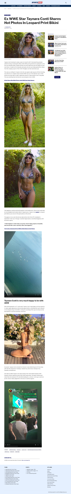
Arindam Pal (7, 27)
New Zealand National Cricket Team (12, 477)
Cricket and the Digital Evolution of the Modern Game (60, 37)
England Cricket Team (9, 474)
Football (39, 5)
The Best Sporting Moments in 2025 (59, 61)
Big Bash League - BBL (31, 469)
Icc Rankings (19, 5)
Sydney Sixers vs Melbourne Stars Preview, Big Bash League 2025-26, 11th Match (60, 70)
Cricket (34, 5)
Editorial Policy (50, 483)
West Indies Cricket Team (10, 482)
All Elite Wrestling (13, 449)
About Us (49, 469)
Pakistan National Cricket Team (11, 478)
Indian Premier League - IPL (32, 470)
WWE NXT (12, 451)
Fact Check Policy (50, 482)
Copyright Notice (50, 474)
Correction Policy (50, 479)
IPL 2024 (28, 472)
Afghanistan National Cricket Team (12, 470)
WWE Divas (7, 451)
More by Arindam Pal (26, 460)
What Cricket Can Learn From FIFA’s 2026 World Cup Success (60, 44)
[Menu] (5, 3)
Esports (48, 5)
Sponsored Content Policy (52, 475)
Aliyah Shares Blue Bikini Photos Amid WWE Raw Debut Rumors (19, 80)
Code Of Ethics (50, 477)
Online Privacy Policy (51, 485)
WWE (44, 5)
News (9, 15)
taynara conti (24, 449)
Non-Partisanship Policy (52, 480)
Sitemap (49, 487)
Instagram (19, 449)
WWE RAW (17, 451)
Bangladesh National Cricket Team (12, 473)
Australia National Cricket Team (11, 472)
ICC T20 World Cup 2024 (31, 473)
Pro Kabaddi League (55, 5)
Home (5, 8)
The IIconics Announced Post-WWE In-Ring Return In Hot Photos (19, 229)
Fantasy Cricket (27, 5)
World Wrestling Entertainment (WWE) (34, 449)
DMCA (48, 471)
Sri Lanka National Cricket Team (11, 481)
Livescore (13, 5)
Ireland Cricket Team (9, 476)
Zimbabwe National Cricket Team (12, 484)
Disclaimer (49, 472)
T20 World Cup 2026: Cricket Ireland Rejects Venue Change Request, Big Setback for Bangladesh (60, 53)
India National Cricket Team (10, 469)
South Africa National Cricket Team (12, 480)
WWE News (9, 8)
